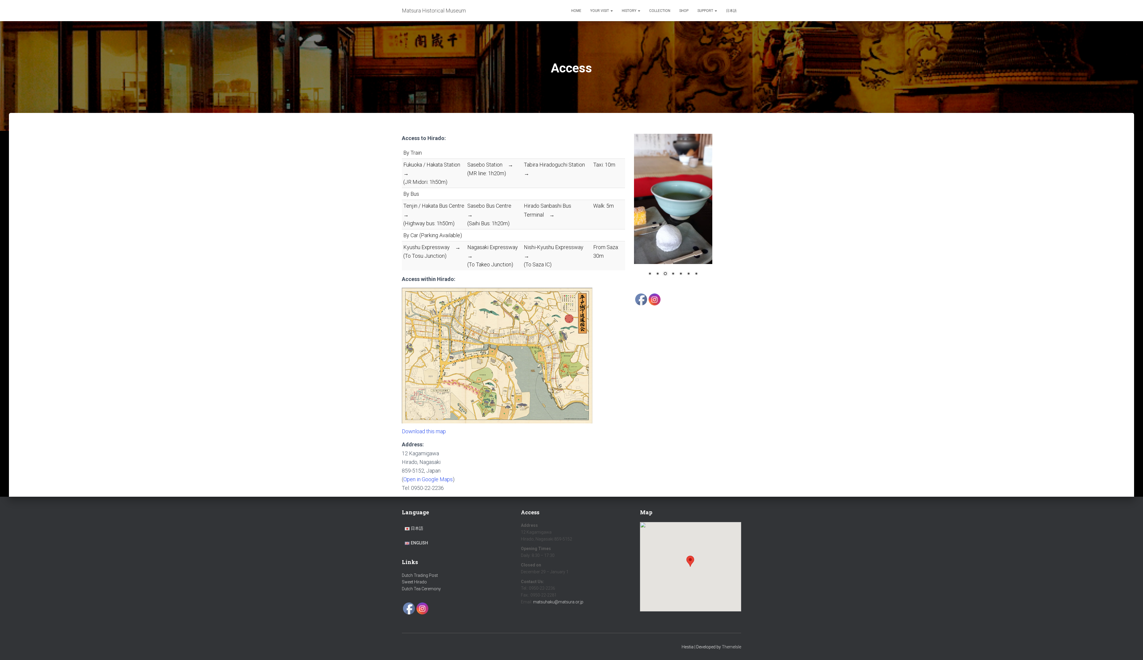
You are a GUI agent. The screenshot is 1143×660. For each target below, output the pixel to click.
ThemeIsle (731, 647)
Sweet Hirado (414, 582)
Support (705, 11)
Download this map (424, 431)
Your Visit (600, 11)
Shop (683, 11)
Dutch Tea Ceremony (421, 588)
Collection (659, 11)
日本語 (731, 11)
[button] (611, 11)
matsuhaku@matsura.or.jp (558, 602)
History (629, 11)
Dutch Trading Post (420, 575)
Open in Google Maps (428, 479)
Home (576, 11)
